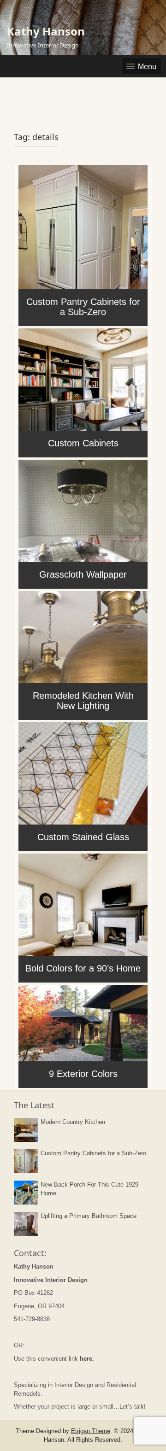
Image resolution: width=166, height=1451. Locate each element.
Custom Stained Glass (83, 837)
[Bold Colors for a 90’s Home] (83, 917)
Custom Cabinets (83, 443)
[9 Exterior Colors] (83, 1035)
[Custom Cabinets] (83, 392)
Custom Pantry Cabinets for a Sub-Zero (83, 307)
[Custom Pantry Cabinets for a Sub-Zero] (83, 244)
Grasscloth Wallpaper (83, 574)
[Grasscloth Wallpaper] (83, 523)
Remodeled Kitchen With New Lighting (83, 700)
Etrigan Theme (90, 1431)
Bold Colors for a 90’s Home (83, 968)
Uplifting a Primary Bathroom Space (88, 1215)
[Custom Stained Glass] (83, 786)
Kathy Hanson (46, 31)
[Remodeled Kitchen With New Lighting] (83, 654)
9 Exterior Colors (83, 1074)
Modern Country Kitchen (73, 1121)
